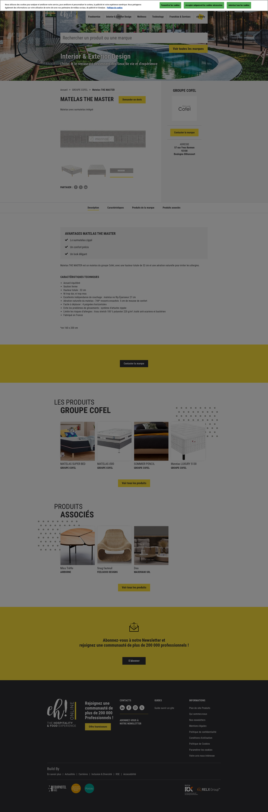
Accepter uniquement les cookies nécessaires (203, 5)
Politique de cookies (115, 8)
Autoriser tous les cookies (238, 5)
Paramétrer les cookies (170, 5)
